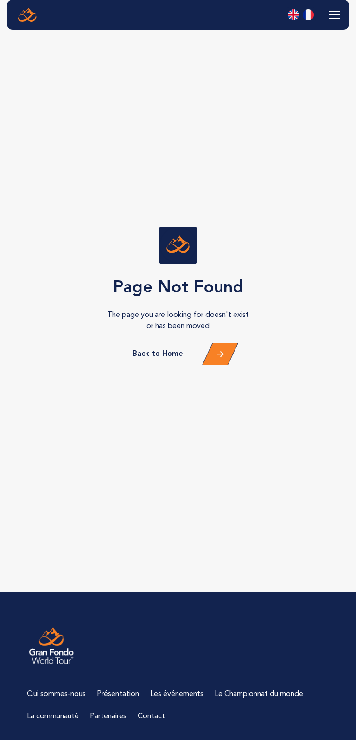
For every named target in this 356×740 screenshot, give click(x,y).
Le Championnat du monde (259, 694)
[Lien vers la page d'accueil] (51, 646)
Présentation (118, 694)
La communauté (53, 716)
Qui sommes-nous (56, 694)
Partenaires (108, 716)
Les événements (176, 694)
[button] (332, 15)
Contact (151, 716)
